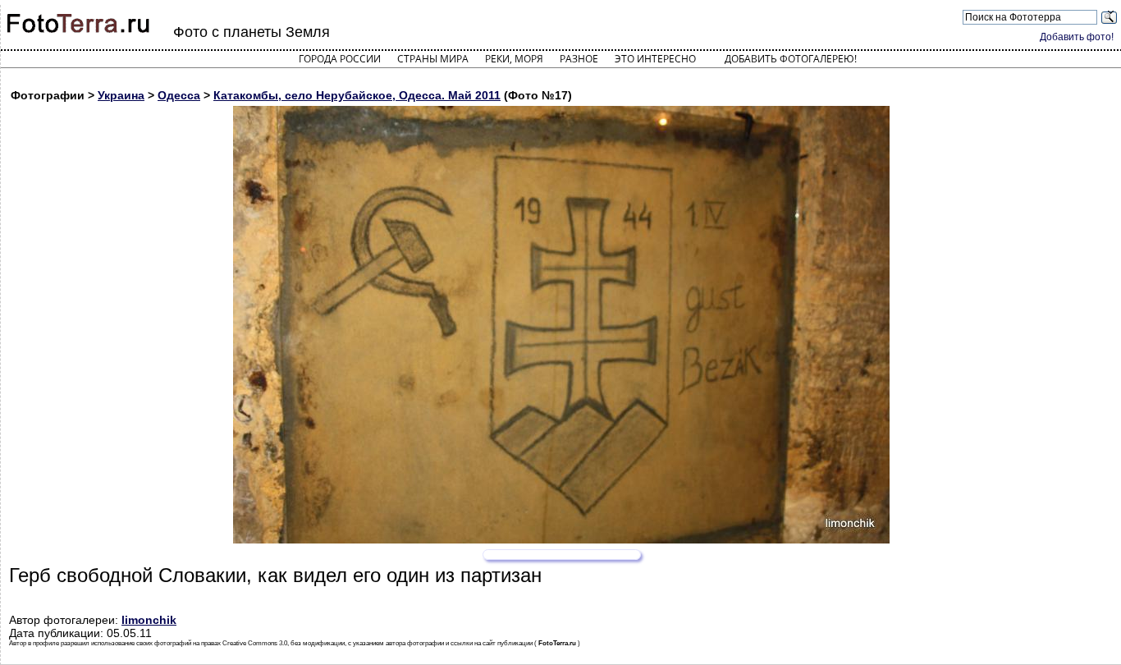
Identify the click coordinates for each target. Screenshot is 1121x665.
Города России (340, 59)
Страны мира (433, 59)
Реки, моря (514, 59)
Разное (579, 59)
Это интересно (655, 59)
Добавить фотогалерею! (791, 59)
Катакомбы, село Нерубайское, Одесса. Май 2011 (357, 95)
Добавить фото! (1077, 37)
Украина (121, 95)
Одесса (179, 95)
